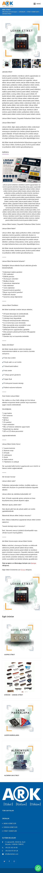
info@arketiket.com (11, 854)
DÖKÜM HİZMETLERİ (10, 827)
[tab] (5, 152)
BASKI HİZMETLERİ (10, 823)
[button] (37, 4)
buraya (33, 563)
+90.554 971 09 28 (11, 851)
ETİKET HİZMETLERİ (10, 831)
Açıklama (5, 152)
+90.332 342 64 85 (11, 847)
